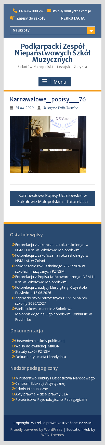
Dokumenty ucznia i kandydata (40, 356)
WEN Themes (52, 434)
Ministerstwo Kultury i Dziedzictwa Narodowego (55, 378)
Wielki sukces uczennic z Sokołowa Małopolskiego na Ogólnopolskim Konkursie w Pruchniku (53, 314)
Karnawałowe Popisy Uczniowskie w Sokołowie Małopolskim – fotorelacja (52, 198)
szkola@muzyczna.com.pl (71, 11)
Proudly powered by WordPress (36, 429)
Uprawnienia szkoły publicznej (39, 340)
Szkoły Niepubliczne (31, 388)
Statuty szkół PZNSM (32, 351)
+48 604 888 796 (31, 11)
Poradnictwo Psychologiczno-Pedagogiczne (51, 399)
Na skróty (21, 30)
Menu (60, 82)
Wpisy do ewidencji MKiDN (37, 346)
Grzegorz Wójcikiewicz (60, 107)
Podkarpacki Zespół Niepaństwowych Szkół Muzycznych (52, 53)
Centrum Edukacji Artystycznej (40, 383)
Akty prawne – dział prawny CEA (41, 394)
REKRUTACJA (73, 18)
